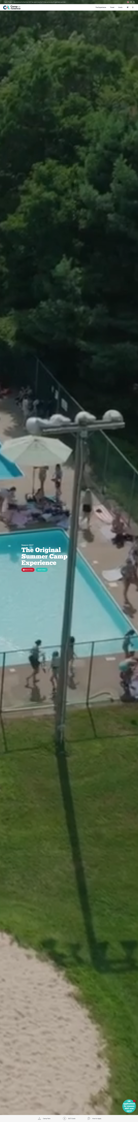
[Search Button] (134, 2)
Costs (120, 8)
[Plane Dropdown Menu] (128, 8)
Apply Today (8, 2)
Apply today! (42, 570)
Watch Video (29, 570)
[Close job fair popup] (134, 1101)
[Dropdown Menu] (133, 8)
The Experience (100, 8)
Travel (112, 8)
